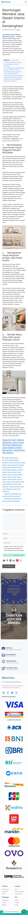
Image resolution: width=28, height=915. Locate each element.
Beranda (2, 913)
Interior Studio (6, 482)
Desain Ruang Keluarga (9, 470)
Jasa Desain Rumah (18, 482)
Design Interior (11, 472)
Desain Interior (13, 458)
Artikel (6, 458)
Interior (23, 122)
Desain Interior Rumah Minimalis (12, 467)
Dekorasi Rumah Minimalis (15, 465)
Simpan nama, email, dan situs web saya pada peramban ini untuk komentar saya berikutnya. (14, 548)
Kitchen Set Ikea (14, 486)
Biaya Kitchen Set (15, 462)
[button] (19, 2)
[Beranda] (3, 912)
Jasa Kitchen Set (7, 484)
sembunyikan (14, 60)
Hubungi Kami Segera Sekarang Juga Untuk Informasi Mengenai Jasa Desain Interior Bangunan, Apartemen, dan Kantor (13, 446)
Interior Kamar (11, 477)
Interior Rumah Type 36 (14, 479)
